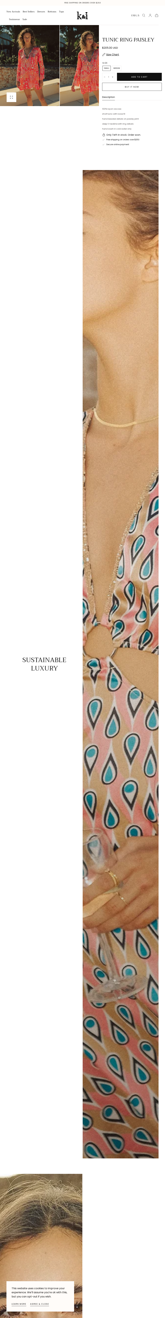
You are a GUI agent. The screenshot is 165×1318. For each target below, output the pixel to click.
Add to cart (139, 77)
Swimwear (14, 19)
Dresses (41, 11)
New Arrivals (13, 11)
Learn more (19, 1304)
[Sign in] (150, 15)
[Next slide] (88, 65)
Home (9, 30)
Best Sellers (29, 11)
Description (108, 97)
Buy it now (132, 86)
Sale (25, 19)
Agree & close (39, 1304)
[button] (135, 16)
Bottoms (52, 11)
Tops (61, 11)
